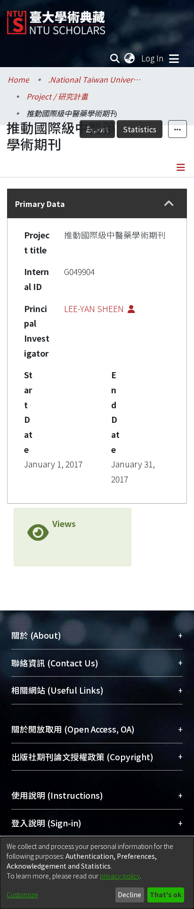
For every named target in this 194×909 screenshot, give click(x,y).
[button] (169, 203)
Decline (129, 894)
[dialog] (97, 873)
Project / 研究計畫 (57, 96)
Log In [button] (153, 58)
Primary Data (40, 203)
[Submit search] (115, 58)
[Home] (56, 19)
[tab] (97, 203)
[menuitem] (130, 58)
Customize (22, 894)
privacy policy (120, 875)
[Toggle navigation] (174, 58)
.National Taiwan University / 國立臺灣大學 (95, 79)
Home (18, 79)
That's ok (165, 894)
